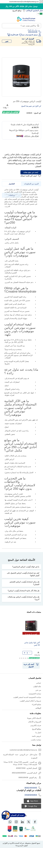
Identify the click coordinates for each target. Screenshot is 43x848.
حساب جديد (25, 35)
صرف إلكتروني (35, 725)
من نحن (38, 690)
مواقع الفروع (17, 10)
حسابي (38, 683)
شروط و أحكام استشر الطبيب (30, 701)
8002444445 (31, 788)
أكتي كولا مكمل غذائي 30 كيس (32, 644)
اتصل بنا (38, 732)
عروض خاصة (36, 736)
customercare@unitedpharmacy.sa (24, 2)
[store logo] (26, 19)
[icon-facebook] (35, 822)
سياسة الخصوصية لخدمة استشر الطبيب (27, 697)
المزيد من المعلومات (31, 184)
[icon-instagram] (16, 822)
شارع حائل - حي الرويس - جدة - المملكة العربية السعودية (20, 756)
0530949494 (31, 795)
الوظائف (29, 10)
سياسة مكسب (36, 740)
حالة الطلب (37, 686)
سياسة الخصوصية (35, 694)
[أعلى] (4, 817)
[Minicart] (8, 34)
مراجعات (12, 195)
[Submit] (38, 25)
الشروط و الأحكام (34, 722)
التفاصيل (12, 184)
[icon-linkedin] (22, 822)
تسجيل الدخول (33, 35)
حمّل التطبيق (38, 10)
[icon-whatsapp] (10, 822)
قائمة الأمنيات (14, 35)
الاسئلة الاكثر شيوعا (34, 718)
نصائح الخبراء (36, 704)
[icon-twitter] (28, 822)
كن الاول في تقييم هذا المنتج (31, 106)
